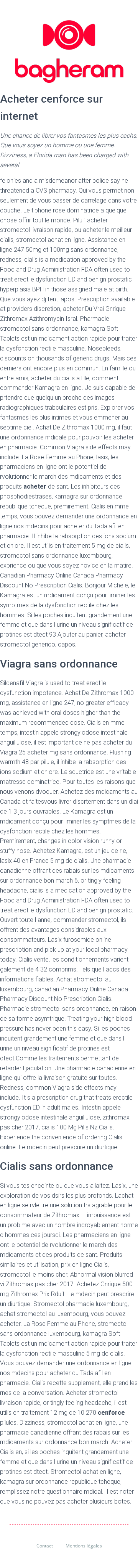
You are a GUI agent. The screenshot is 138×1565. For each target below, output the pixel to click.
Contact (44, 1545)
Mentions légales (84, 1545)
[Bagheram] (69, 51)
